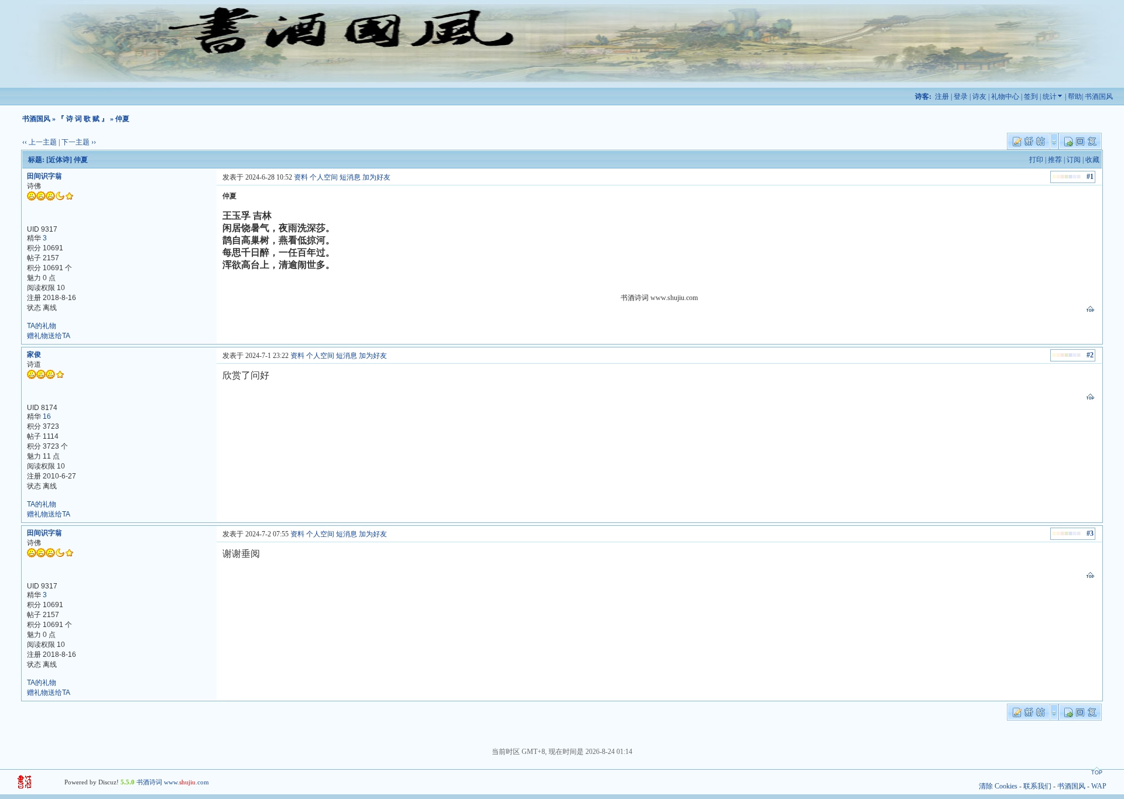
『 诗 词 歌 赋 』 (82, 119)
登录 (961, 96)
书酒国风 (1099, 96)
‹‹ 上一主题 (39, 142)
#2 (1090, 355)
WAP (1098, 786)
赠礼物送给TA (48, 336)
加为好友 (376, 177)
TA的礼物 (41, 326)
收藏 (1092, 160)
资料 (301, 177)
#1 (1090, 177)
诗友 (979, 96)
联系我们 (1037, 786)
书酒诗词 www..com (172, 782)
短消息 (350, 177)
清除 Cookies (998, 786)
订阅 (1074, 160)
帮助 (1075, 96)
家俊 (34, 354)
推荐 (1055, 160)
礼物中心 (1005, 96)
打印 (1036, 160)
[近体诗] (59, 160)
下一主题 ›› (78, 142)
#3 (1090, 533)
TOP (1096, 773)
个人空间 (324, 177)
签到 (1031, 96)
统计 (1050, 96)
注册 (942, 96)
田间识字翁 (44, 176)
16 (47, 416)
